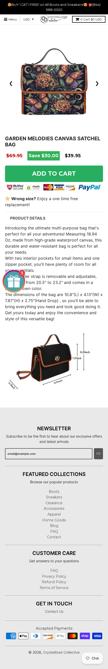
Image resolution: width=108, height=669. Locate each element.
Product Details (27, 218)
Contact (54, 537)
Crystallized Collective (61, 652)
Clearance (54, 503)
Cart (91, 19)
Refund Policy (54, 582)
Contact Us (54, 611)
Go (98, 453)
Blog (54, 525)
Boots (54, 491)
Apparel (54, 514)
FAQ (54, 531)
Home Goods (54, 520)
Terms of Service (54, 587)
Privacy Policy (54, 576)
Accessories (54, 508)
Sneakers (54, 497)
